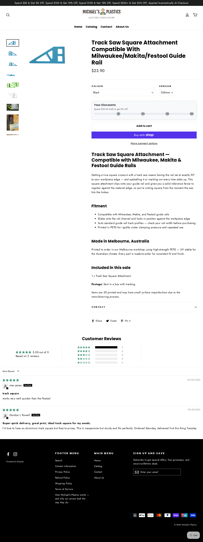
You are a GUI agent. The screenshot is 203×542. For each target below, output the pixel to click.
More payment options (144, 143)
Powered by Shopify (14, 461)
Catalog (91, 27)
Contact (106, 27)
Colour (97, 86)
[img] (11, 380)
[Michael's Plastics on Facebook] (8, 454)
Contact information (65, 466)
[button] (84, 347)
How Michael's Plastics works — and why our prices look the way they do (72, 498)
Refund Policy (62, 477)
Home (78, 27)
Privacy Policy (62, 472)
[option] (51, 55)
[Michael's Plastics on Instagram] (15, 454)
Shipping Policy (63, 483)
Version (165, 86)
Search (58, 460)
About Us (122, 27)
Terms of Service (64, 489)
